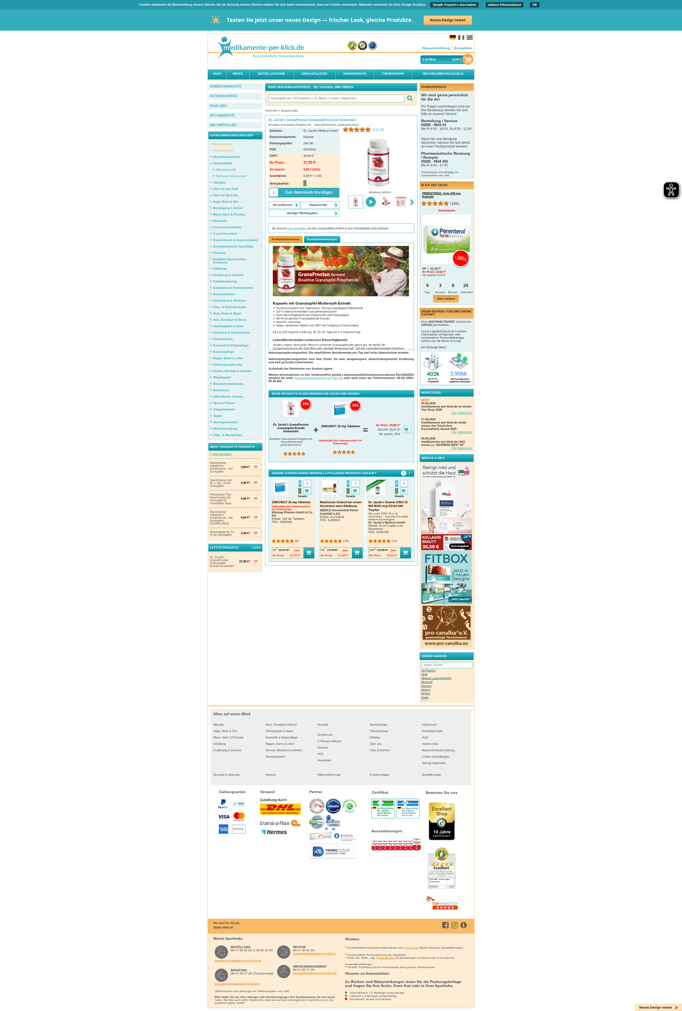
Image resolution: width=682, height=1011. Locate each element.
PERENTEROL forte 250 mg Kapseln (441, 195)
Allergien (218, 724)
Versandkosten (385, 957)
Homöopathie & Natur (279, 731)
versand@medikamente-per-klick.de (315, 973)
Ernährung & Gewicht (227, 750)
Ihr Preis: (382, 425)
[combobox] (336, 98)
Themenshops (379, 731)
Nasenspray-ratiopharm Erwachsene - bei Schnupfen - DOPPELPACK (221, 517)
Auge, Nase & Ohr (225, 731)
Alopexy (426, 686)
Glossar (323, 747)
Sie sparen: (386, 433)
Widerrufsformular (329, 774)
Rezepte (323, 724)
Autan (425, 697)
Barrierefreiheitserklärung (438, 750)
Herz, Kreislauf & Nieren (281, 724)
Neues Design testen (448, 20)
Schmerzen (325, 734)
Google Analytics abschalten (454, 5)
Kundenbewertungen (322, 239)
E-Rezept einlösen (329, 741)
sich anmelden (297, 228)
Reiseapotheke (275, 756)
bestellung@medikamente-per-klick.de (238, 960)
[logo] (260, 48)
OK (534, 5)
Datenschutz (430, 743)
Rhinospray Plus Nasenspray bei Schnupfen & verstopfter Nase (221, 499)
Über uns (376, 743)
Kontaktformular (432, 731)
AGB (425, 737)
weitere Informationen (504, 5)
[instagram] (455, 925)
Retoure (271, 774)
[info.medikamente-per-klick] (464, 925)
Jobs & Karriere (380, 750)
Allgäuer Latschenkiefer (436, 678)
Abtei (424, 674)
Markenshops (379, 724)
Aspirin (425, 693)
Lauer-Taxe (411, 947)
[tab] (403, 473)
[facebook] (446, 925)
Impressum (429, 724)
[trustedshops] (362, 46)
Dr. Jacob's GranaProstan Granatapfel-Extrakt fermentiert (222, 562)
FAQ (320, 754)
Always (426, 689)
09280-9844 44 (223, 927)
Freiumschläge (379, 774)
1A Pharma (428, 670)
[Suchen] (409, 98)
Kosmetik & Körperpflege (282, 737)
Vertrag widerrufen (434, 763)
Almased (426, 682)
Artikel (430, 59)
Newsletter (324, 760)
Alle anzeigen (222, 454)
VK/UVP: (383, 429)
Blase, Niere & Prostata (228, 737)
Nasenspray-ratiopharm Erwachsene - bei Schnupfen (221, 467)
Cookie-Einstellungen (435, 756)
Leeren (256, 547)
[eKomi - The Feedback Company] (352, 46)
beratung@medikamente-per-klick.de (318, 377)
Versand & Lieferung (226, 774)
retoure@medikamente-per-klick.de (314, 953)
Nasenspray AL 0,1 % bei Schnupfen (222, 533)
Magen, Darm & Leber (280, 743)
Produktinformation (285, 239)
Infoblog (375, 737)
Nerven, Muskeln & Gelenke (284, 750)
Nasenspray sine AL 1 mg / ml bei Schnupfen (221, 483)
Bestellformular (431, 774)
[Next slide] (412, 202)
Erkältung (219, 743)
